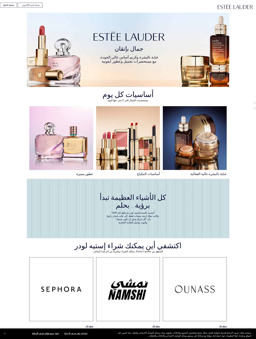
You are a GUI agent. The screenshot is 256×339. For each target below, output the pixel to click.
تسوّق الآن (223, 326)
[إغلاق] (4, 333)
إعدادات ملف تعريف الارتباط (75, 333)
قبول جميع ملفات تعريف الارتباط (45, 333)
